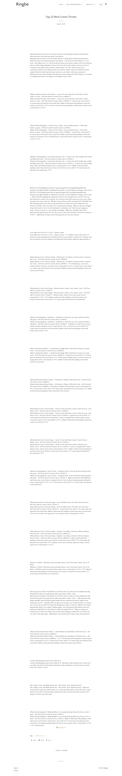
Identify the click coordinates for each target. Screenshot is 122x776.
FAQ (101, 4)
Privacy (16, 770)
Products (90, 4)
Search (16, 768)
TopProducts (40, 736)
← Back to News (61, 750)
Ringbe (106, 768)
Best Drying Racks (74, 4)
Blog (61, 4)
